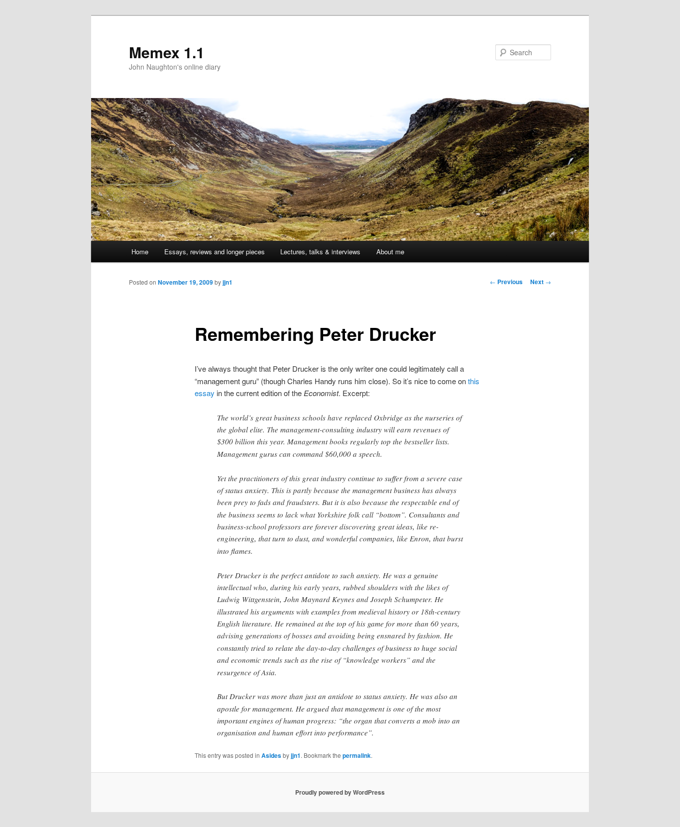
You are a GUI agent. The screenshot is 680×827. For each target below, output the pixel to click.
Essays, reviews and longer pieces (214, 251)
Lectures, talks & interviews (320, 251)
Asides (271, 755)
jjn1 (227, 282)
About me (390, 251)
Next (540, 281)
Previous (506, 281)
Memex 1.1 (167, 52)
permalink (356, 755)
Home (139, 251)
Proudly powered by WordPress (340, 792)
